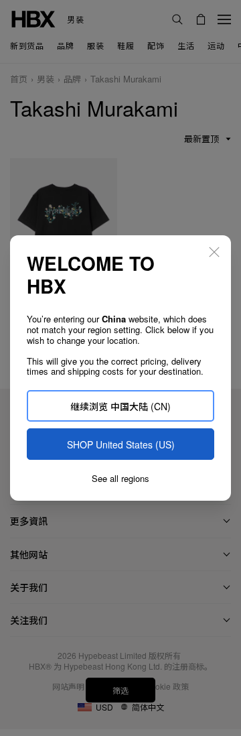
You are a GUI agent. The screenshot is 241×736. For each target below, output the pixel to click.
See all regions (120, 478)
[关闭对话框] (214, 252)
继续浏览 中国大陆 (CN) (120, 406)
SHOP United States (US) (121, 444)
